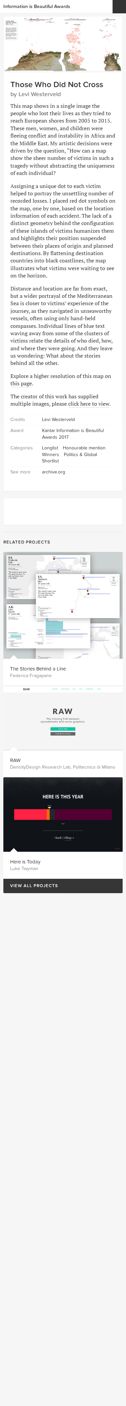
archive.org (53, 472)
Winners (50, 454)
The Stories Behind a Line (38, 669)
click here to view (88, 403)
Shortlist (50, 461)
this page (21, 383)
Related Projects (26, 542)
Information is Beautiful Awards (36, 6)
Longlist (50, 448)
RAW (15, 760)
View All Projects (30, 886)
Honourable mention (84, 448)
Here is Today (25, 862)
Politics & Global (80, 454)
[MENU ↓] (119, 6)
